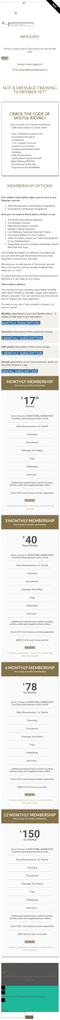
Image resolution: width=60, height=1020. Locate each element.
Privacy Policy (23, 964)
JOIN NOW (30, 500)
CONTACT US (8, 964)
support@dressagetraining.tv (33, 69)
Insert (29, 1017)
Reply (5, 1010)
